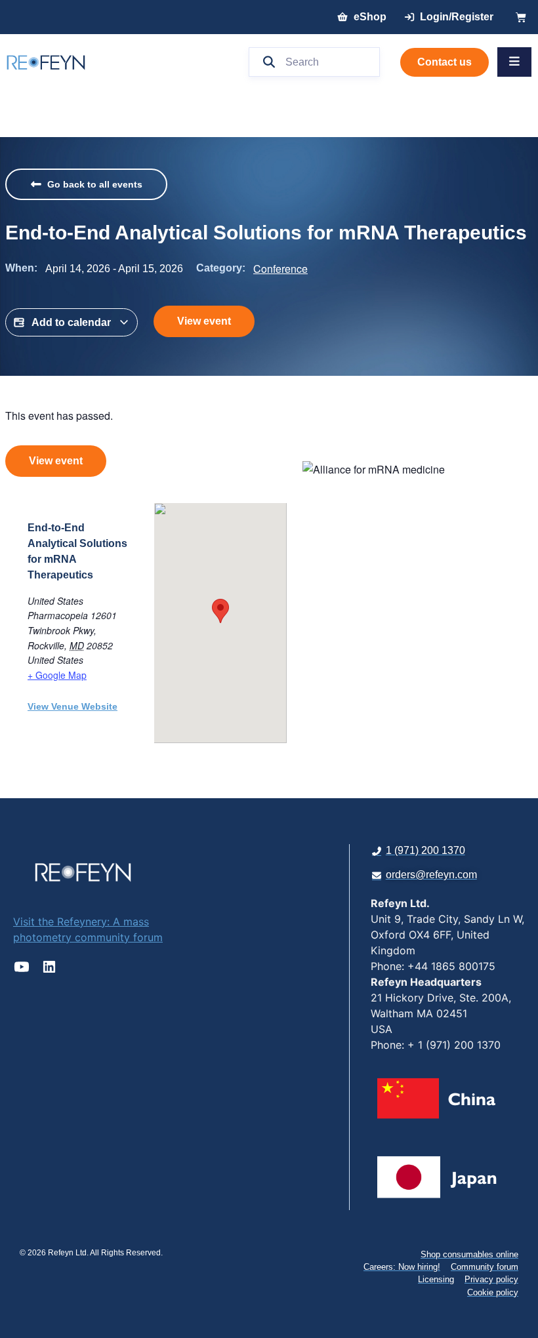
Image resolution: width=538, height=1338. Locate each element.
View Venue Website (72, 706)
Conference (280, 268)
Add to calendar (72, 322)
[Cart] (521, 17)
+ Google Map (57, 674)
